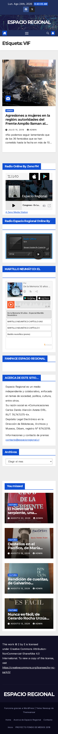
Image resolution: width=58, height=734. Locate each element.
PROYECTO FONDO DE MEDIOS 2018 (32, 727)
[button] (48, 33)
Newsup (47, 708)
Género (9, 111)
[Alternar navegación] (26, 33)
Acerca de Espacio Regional (27, 720)
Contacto (47, 720)
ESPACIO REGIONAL (29, 22)
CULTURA (13, 505)
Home (8, 720)
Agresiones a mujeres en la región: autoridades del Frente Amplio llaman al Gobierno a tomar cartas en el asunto (28, 123)
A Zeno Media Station (17, 212)
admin (33, 130)
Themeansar (29, 712)
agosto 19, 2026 (21, 553)
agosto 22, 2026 (21, 518)
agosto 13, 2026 (21, 623)
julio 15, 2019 (16, 130)
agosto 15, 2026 (21, 588)
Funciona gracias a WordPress (19, 708)
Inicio (10, 727)
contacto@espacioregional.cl (22, 439)
